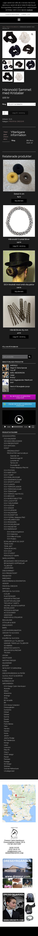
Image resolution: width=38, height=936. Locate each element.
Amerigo (7, 696)
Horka (6, 733)
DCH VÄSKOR (9, 508)
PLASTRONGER (9, 596)
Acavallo (7, 688)
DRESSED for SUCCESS (11, 591)
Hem (3, 27)
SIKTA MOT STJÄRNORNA (11, 668)
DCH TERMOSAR (10, 491)
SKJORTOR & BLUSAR (12, 601)
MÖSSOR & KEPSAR (11, 610)
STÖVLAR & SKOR (9, 623)
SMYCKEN (6, 589)
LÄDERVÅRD (8, 568)
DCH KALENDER (10, 439)
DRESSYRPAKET (8, 571)
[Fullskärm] (33, 427)
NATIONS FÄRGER (9, 660)
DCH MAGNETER (10, 527)
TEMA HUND (8, 544)
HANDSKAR (8, 615)
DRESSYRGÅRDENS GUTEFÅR (13, 673)
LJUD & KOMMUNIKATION (11, 630)
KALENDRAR (7, 663)
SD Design (7, 764)
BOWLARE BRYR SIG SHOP (14, 541)
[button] (19, 419)
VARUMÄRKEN (7, 683)
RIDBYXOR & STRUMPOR (13, 617)
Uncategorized (9, 771)
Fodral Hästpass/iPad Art (19, 468)
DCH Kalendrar (12, 534)
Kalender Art (14, 456)
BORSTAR (7, 636)
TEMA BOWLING (10, 549)
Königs (6, 743)
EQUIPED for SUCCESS (10, 638)
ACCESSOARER (10, 613)
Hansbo (7, 729)
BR (5, 703)
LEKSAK (5, 655)
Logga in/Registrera (12, 14)
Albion (6, 691)
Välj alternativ (19, 201)
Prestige (7, 762)
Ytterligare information (5, 135)
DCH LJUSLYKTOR (10, 501)
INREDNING (6, 578)
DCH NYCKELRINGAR (12, 524)
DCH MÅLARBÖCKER (12, 520)
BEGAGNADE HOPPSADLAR (14, 563)
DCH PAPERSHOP (10, 529)
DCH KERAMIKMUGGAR (13, 480)
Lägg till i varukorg (18, 113)
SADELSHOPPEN (8, 558)
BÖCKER (5, 666)
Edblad (6, 714)
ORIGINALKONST (13, 451)
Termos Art (14, 463)
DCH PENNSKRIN (10, 522)
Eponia (6, 717)
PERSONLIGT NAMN (11, 556)
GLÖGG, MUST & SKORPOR (12, 676)
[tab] (6, 136)
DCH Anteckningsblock (15, 532)
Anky (6, 698)
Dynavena (7, 710)
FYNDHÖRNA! (7, 678)
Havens (6, 731)
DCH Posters (11, 539)
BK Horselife (8, 700)
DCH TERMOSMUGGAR (12, 489)
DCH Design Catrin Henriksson (15, 686)
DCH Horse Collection (12, 705)
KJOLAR (7, 594)
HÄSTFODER (7, 658)
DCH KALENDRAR (10, 513)
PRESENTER (6, 576)
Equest (6, 719)
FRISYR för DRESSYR (12, 27)
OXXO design (9, 754)
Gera (5, 726)
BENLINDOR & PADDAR (12, 650)
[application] (19, 419)
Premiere (7, 759)
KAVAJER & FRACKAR (12, 599)
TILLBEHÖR (8, 566)
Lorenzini (7, 747)
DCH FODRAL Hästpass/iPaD (14, 517)
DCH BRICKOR (9, 496)
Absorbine (7, 693)
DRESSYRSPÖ (7, 625)
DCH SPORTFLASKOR (12, 482)
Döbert (6, 712)
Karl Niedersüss (9, 740)
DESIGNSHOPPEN (8, 436)
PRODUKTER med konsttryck (17, 453)
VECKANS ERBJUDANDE (13, 441)
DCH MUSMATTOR (11, 515)
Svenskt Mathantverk (11, 769)
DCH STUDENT (9, 553)
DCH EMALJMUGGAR (12, 477)
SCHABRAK (8, 646)
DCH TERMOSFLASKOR (12, 487)
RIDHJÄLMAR (7, 620)
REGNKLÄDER (9, 608)
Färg (4, 104)
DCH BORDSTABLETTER (13, 498)
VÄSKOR (5, 583)
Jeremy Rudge (9, 738)
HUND (4, 671)
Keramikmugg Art (16, 458)
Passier (6, 757)
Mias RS (7, 750)
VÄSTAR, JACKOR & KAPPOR (14, 606)
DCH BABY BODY (10, 473)
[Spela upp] (5, 427)
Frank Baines (8, 724)
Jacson (6, 736)
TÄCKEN (7, 653)
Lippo (6, 745)
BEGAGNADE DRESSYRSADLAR (15, 561)
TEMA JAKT (8, 546)
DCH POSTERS (9, 470)
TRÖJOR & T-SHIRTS (11, 603)
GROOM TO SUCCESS (10, 633)
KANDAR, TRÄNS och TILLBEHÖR (16, 643)
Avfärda (30, 10)
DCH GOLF (8, 551)
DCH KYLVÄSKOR (10, 510)
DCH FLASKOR (9, 484)
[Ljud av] (29, 427)
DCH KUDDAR (9, 506)
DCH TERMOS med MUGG (13, 494)
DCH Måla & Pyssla (14, 536)
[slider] (17, 426)
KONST (6, 448)
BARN (4, 628)
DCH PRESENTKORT (11, 443)
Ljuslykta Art (14, 461)
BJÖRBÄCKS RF (8, 681)
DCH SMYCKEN (9, 446)
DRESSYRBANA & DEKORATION (14, 581)
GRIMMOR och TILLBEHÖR (14, 641)
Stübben (7, 766)
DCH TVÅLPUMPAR (11, 503)
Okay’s (6, 752)
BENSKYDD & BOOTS (12, 648)
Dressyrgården (9, 707)
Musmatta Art (15, 465)
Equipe (6, 721)
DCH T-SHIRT (9, 475)
